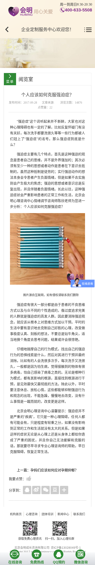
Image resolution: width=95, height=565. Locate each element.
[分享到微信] (45, 490)
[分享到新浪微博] (36, 490)
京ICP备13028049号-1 (66, 547)
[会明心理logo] (30, 11)
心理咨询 (32, 514)
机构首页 (16, 514)
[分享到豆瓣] (55, 490)
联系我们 (79, 514)
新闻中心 (63, 514)
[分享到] (64, 490)
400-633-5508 (78, 10)
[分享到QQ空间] (27, 490)
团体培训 (47, 514)
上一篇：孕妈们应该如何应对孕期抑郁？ (47, 470)
